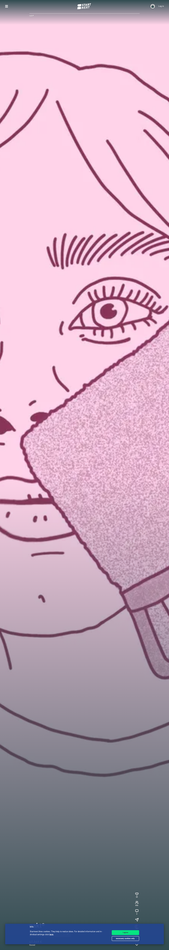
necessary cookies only (125, 939)
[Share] (137, 919)
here (51, 935)
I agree (125, 933)
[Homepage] (84, 6)
